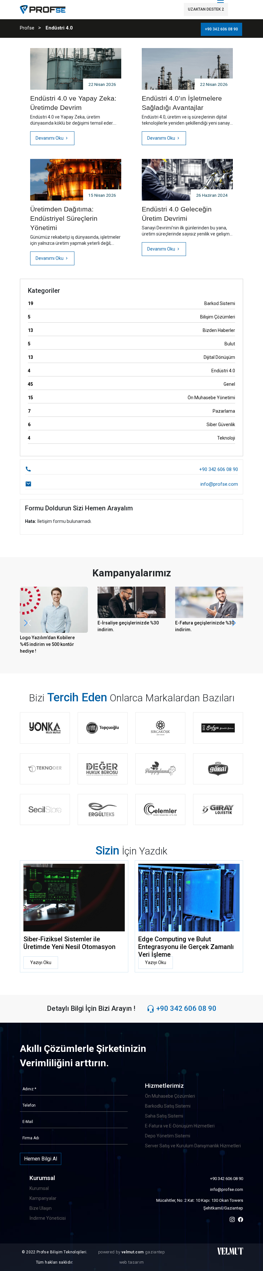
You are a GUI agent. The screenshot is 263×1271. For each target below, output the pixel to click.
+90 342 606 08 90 (221, 29)
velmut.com (133, 1252)
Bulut (131, 343)
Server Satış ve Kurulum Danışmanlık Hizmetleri (193, 1145)
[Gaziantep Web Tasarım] (230, 1251)
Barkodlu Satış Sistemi (168, 1106)
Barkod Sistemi (131, 303)
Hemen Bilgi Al (40, 1159)
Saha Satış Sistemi (164, 1115)
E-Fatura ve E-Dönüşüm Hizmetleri (180, 1125)
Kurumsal (39, 1188)
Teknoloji (131, 438)
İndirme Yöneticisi (48, 1218)
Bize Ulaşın (41, 1208)
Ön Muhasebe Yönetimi (131, 397)
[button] (235, 623)
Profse (27, 28)
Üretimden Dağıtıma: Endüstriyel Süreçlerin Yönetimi (64, 218)
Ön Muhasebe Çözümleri (170, 1096)
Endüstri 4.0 (131, 370)
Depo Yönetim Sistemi (167, 1135)
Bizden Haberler (131, 330)
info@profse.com (226, 1189)
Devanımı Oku (50, 138)
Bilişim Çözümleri (131, 316)
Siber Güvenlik (131, 424)
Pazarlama (131, 411)
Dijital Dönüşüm (131, 357)
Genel (131, 384)
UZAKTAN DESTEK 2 (206, 9)
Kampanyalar (43, 1198)
